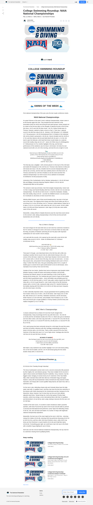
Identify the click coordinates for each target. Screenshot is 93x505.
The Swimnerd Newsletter (28, 7)
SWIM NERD (30, 20)
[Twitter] (63, 496)
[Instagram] (82, 496)
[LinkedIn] (67, 496)
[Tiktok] (75, 496)
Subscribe (82, 2)
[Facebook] (79, 496)
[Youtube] (71, 496)
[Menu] (87, 2)
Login (76, 2)
